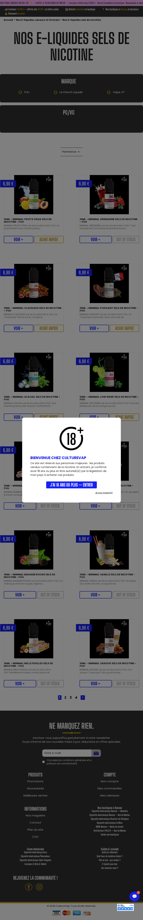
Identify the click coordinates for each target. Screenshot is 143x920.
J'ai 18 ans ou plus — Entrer (71, 484)
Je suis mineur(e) (104, 492)
